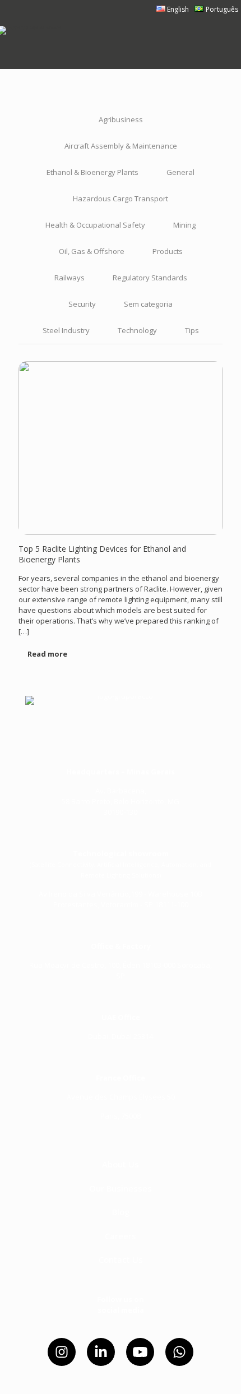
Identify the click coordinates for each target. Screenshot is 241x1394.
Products (167, 251)
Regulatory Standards (150, 278)
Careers (120, 1235)
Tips (192, 330)
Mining (184, 225)
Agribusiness (121, 119)
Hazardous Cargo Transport (120, 198)
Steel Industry (66, 330)
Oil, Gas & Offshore (91, 251)
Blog (120, 1211)
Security (82, 304)
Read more (47, 654)
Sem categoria (148, 304)
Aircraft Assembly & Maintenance (120, 146)
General (180, 172)
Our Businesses (120, 1188)
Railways (69, 278)
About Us (120, 1164)
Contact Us (121, 1259)
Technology (137, 330)
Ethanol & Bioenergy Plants (92, 172)
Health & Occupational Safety (95, 225)
